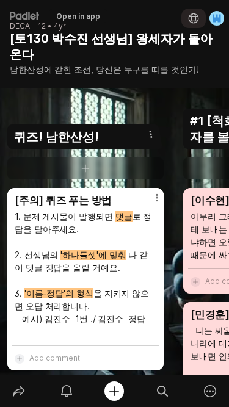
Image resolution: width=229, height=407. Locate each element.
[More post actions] (149, 202)
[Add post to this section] (85, 168)
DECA (20, 26)
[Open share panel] (18, 391)
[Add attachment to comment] (19, 358)
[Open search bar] (162, 391)
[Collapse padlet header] (193, 38)
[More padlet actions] (210, 391)
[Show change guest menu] (216, 18)
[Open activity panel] (66, 391)
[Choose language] (193, 18)
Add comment (54, 357)
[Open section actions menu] (150, 134)
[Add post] (114, 391)
